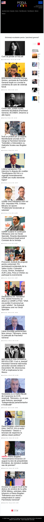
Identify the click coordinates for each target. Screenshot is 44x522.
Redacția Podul (5, 468)
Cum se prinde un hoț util (12, 56)
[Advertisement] (22, 24)
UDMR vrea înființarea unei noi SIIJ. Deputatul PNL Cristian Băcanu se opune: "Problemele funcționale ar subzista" (15, 205)
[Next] (17, 510)
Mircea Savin (4, 89)
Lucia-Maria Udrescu (6, 59)
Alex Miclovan (5, 150)
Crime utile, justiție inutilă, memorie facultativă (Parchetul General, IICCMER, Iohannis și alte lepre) (15, 111)
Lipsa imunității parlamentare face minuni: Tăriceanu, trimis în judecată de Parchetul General (14, 334)
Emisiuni (3, 13)
